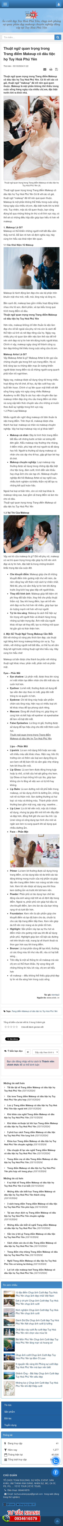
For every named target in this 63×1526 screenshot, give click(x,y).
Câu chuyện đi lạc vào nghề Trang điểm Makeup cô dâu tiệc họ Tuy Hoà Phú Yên (29, 1151)
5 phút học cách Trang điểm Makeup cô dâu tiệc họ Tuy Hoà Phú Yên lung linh (29, 1134)
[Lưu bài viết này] (57, 69)
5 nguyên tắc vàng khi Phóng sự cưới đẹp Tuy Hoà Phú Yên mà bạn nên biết (37, 1365)
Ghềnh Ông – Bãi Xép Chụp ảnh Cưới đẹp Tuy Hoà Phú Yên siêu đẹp (37, 1375)
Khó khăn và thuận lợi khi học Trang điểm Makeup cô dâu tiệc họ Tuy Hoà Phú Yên (31, 1125)
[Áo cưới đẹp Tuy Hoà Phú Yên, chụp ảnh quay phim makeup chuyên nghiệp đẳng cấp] (31, 14)
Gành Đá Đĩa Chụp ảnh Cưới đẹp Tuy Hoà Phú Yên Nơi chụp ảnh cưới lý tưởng (37, 1322)
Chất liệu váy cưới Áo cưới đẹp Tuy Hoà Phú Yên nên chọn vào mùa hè (36, 1331)
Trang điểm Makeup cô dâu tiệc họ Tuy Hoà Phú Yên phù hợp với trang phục (29, 1169)
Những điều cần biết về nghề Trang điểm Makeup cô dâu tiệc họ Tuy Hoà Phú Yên (30, 1226)
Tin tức (7, 1405)
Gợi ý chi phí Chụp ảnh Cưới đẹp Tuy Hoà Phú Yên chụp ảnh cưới (37, 1302)
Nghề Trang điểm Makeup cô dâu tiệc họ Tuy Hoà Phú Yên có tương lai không (30, 1262)
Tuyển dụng (10, 1425)
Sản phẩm (9, 1411)
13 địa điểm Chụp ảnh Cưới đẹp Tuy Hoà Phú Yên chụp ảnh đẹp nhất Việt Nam (37, 1294)
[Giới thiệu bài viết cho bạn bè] (45, 69)
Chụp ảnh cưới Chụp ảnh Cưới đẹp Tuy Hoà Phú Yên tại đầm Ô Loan (36, 1356)
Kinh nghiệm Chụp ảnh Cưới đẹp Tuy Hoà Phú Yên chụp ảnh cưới (37, 1311)
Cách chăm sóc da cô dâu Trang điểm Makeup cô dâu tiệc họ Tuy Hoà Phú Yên (30, 1244)
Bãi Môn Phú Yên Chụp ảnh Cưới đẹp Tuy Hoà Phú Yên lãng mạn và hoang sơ (37, 1341)
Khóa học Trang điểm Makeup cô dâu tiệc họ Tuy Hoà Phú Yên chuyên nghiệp (30, 1143)
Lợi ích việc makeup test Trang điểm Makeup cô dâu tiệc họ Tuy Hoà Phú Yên (29, 1271)
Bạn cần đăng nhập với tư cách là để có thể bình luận (30, 1063)
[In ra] (51, 69)
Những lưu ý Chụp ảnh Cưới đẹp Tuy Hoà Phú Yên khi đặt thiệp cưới (37, 1384)
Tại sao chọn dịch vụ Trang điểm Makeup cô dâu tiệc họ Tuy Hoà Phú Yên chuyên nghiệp (30, 1214)
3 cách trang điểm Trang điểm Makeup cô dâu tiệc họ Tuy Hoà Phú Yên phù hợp (30, 1205)
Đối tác (7, 1418)
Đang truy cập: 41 (27, 1504)
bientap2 (55, 994)
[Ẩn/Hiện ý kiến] (28, 1051)
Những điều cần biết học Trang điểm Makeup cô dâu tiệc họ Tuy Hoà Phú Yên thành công (29, 1193)
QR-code (10, 1504)
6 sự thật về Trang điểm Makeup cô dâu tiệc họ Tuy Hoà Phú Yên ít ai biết (29, 1184)
